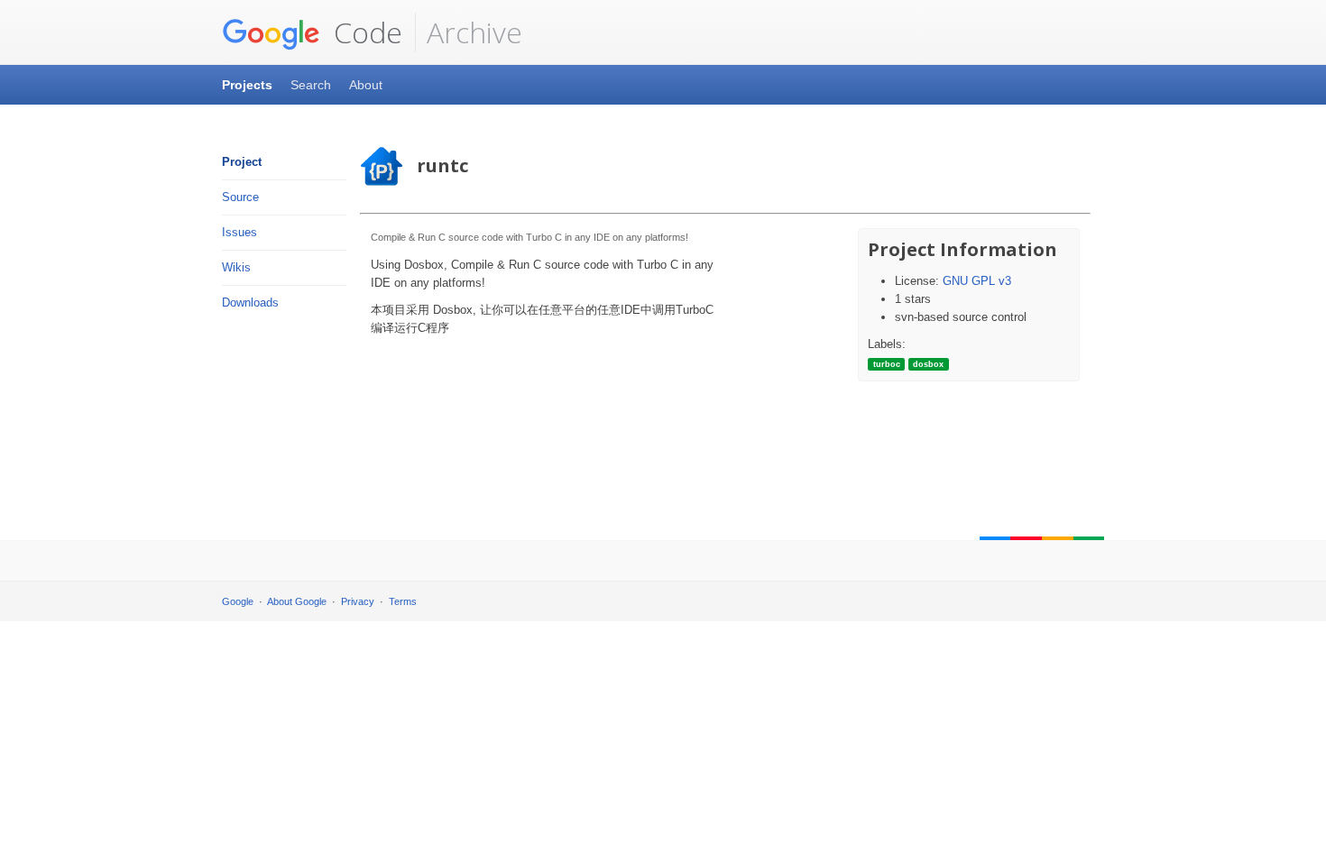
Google (237, 601)
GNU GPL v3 (977, 281)
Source (240, 197)
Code (364, 32)
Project (242, 162)
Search (310, 85)
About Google (297, 601)
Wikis (236, 267)
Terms (403, 601)
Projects (247, 85)
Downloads (250, 302)
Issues (239, 232)
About (365, 85)
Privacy (357, 601)
